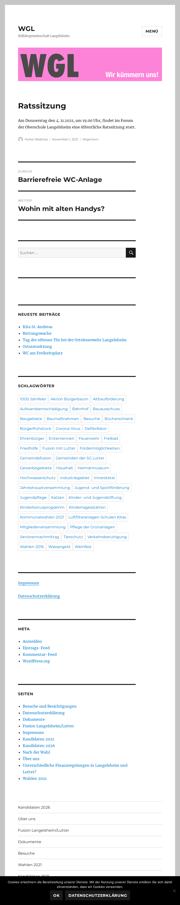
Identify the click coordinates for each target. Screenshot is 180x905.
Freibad (111, 438)
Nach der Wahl (36, 752)
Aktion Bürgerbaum (69, 399)
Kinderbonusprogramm (42, 507)
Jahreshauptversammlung (45, 487)
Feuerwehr (89, 438)
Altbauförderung (108, 399)
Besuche (91, 419)
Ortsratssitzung (37, 346)
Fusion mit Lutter (58, 448)
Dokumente (34, 719)
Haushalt (64, 468)
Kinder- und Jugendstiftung (95, 497)
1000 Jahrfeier (33, 399)
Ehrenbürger (32, 438)
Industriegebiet (75, 478)
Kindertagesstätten (87, 507)
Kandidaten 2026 (39, 745)
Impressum (28, 583)
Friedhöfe (29, 448)
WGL (26, 29)
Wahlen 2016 (32, 547)
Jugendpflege (33, 497)
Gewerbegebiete (36, 468)
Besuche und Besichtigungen (50, 706)
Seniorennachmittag (39, 537)
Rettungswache (37, 333)
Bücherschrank (119, 419)
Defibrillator (96, 428)
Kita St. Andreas (37, 326)
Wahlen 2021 (35, 778)
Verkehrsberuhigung (107, 537)
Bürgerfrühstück (35, 428)
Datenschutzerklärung (39, 596)
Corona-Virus (68, 428)
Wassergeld (59, 547)
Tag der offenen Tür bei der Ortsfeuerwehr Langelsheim (75, 340)
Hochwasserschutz (38, 478)
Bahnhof (80, 409)
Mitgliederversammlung (43, 527)
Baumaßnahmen (63, 419)
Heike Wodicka (36, 139)
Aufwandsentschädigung (44, 409)
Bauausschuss (106, 409)
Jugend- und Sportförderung (102, 487)
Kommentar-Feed (40, 654)
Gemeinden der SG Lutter (80, 458)
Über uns (31, 758)
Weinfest (83, 547)
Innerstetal (104, 478)
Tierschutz (73, 537)
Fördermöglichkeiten (100, 448)
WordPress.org (36, 661)
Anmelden (32, 641)
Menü (152, 31)
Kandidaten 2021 (38, 739)
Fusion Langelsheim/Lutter (48, 726)
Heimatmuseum (93, 468)
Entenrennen (61, 438)
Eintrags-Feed (36, 648)
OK (56, 895)
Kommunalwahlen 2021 (42, 517)
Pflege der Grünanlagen (92, 527)
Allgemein (90, 139)
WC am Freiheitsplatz (43, 353)
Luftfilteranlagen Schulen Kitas (97, 517)
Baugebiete (31, 419)
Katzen (57, 497)
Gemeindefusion (35, 458)
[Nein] (174, 890)
